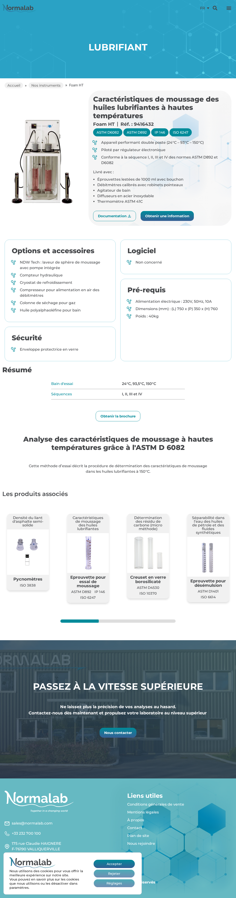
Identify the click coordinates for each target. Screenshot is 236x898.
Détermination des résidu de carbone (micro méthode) (148, 523)
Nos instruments (46, 85)
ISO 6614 (208, 597)
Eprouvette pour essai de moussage (88, 581)
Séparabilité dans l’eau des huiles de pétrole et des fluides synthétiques (208, 525)
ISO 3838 (28, 585)
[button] (228, 8)
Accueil (13, 85)
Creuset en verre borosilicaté (148, 579)
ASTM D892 (137, 132)
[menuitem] (205, 8)
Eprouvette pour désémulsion (208, 583)
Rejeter (114, 873)
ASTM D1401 (208, 591)
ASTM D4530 (148, 587)
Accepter (114, 864)
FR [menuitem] (202, 8)
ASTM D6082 (108, 132)
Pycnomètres (27, 579)
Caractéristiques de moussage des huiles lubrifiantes (88, 523)
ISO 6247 (180, 132)
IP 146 (160, 132)
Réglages (114, 883)
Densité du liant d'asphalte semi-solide (27, 521)
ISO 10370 (148, 593)
